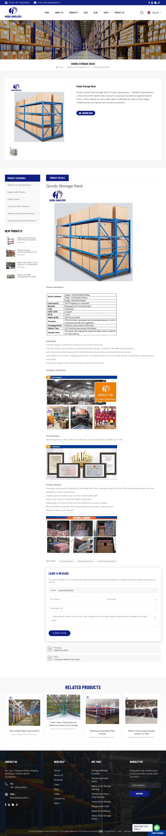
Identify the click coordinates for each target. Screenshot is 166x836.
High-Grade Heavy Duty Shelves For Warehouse (27, 263)
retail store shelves (101, 811)
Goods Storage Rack (66, 590)
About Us (59, 12)
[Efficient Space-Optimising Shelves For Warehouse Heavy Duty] (10, 253)
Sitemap (127, 831)
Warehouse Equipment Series (21, 213)
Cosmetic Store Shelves (18, 206)
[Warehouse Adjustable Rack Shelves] (63, 711)
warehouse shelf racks (100, 780)
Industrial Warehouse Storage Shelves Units (141, 732)
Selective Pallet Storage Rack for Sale (26, 276)
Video (106, 12)
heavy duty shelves (101, 801)
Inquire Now (87, 113)
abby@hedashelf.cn (19, 798)
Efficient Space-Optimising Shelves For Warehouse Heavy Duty (27, 251)
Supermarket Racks (16, 192)
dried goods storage (66, 561)
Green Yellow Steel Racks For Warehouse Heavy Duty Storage (24, 724)
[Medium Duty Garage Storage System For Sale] (102, 711)
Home (47, 12)
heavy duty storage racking (101, 787)
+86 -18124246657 (18, 787)
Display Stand (14, 199)
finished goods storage (85, 561)
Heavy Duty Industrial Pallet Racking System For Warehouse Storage (27, 239)
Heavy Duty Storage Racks (101, 817)
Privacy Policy (110, 831)
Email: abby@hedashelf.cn (49, 3)
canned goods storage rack (107, 561)
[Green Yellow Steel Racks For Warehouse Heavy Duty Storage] (24, 707)
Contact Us (119, 12)
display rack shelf (100, 806)
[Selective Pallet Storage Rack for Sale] (10, 277)
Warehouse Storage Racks (78, 67)
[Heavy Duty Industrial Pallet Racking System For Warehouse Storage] (10, 240)
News (57, 803)
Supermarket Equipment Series (22, 221)
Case (86, 12)
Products (73, 12)
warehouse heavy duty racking (100, 795)
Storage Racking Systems (99, 772)
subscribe (139, 794)
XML (120, 831)
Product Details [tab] (57, 177)
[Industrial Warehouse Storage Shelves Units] (141, 711)
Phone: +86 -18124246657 (19, 3)
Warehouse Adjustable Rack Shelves (63, 732)
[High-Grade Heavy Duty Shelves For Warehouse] (10, 265)
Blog (96, 12)
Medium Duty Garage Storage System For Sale (102, 732)
